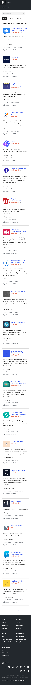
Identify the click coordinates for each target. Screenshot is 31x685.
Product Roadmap (17, 441)
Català (7, 663)
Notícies (4, 622)
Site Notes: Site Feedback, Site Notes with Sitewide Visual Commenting (18, 352)
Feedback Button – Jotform (17, 113)
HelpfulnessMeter (17, 581)
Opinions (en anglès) (18, 322)
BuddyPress (6, 656)
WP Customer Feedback (19, 291)
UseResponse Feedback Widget (17, 553)
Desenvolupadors (7, 639)
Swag (18, 642)
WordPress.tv (6, 642)
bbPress (5, 653)
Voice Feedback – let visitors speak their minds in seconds (18, 261)
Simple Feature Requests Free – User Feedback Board (18, 231)
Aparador (19, 619)
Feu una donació (22, 639)
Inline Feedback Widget (19, 470)
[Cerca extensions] (23, 13)
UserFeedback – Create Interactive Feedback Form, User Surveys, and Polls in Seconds (19, 29)
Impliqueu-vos (20, 633)
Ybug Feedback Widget (19, 168)
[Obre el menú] (28, 2)
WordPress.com (7, 647)
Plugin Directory (6, 7)
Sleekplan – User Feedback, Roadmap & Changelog (18, 414)
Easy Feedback (16, 501)
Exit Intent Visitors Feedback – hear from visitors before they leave (18, 383)
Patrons (18, 628)
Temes (18, 622)
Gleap (13, 141)
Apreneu (4, 633)
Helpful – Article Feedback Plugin (16, 85)
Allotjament (5, 625)
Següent (18, 610)
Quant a (4, 619)
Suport (3, 636)
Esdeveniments (20, 636)
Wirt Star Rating (16, 525)
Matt (4, 650)
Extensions (19, 625)
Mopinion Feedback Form (16, 200)
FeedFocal (14, 57)
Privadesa (4, 628)
